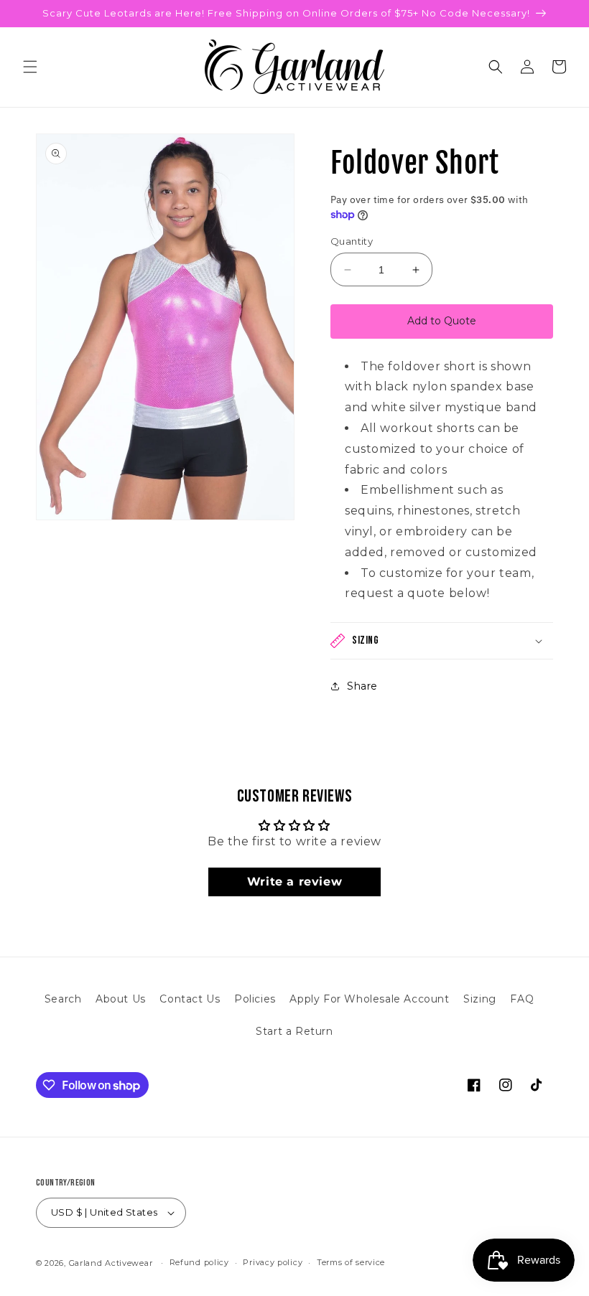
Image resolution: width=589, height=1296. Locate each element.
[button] (30, 67)
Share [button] (362, 686)
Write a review (294, 881)
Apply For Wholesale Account (369, 998)
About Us (121, 998)
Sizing (479, 998)
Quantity (351, 241)
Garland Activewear (111, 1263)
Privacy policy (272, 1262)
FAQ (522, 998)
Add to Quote (441, 320)
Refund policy (199, 1262)
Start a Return (294, 1031)
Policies (255, 998)
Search (63, 998)
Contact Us (189, 998)
